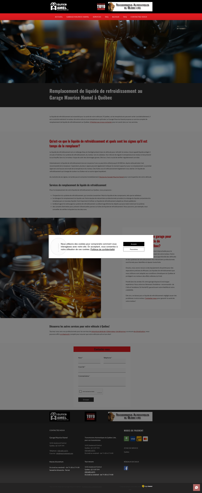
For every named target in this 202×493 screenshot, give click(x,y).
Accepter (134, 244)
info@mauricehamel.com (64, 453)
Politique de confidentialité (92, 487)
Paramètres (134, 249)
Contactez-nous (151, 298)
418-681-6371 (63, 451)
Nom (80, 358)
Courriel (81, 367)
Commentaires (83, 376)
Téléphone (107, 358)
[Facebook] (126, 468)
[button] (106, 17)
